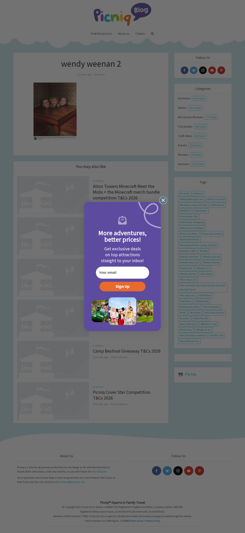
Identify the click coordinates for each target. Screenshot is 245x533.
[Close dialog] (163, 200)
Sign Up (123, 286)
